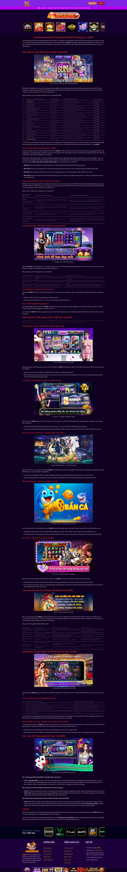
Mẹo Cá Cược (86, 8)
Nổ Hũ (76, 8)
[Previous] (25, 27)
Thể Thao (56, 8)
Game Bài (67, 8)
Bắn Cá (72, 8)
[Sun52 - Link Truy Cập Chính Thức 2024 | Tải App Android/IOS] (27, 3)
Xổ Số (80, 8)
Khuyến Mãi (51, 8)
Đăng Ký (43, 8)
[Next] (101, 27)
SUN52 (24, 855)
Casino (62, 8)
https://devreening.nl (97, 850)
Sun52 (38, 8)
